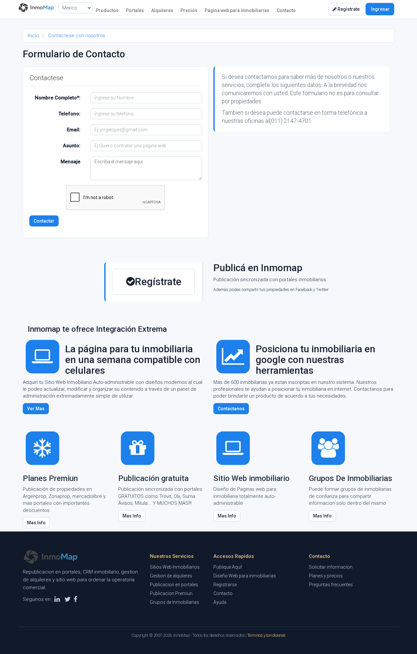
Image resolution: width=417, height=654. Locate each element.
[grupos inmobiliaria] (328, 448)
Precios (188, 10)
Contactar (44, 221)
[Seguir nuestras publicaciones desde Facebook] (75, 599)
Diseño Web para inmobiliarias (244, 575)
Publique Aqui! (227, 567)
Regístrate (158, 282)
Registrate (348, 9)
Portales (135, 10)
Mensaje (70, 162)
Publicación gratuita (153, 478)
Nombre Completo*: (57, 98)
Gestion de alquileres (171, 575)
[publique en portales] (42, 448)
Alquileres (162, 10)
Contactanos (231, 408)
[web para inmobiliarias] (232, 448)
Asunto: (71, 146)
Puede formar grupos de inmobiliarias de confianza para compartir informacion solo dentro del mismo (350, 496)
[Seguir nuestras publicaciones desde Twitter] (68, 599)
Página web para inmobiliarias (237, 10)
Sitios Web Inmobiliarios (175, 567)
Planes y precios (326, 575)
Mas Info (36, 522)
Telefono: (69, 114)
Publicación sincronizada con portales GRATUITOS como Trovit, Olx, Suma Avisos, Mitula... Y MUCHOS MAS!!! (160, 496)
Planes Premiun (50, 478)
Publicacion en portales (174, 584)
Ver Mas (36, 408)
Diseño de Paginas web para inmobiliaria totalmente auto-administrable (244, 496)
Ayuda (219, 602)
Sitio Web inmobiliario (251, 478)
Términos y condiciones (266, 635)
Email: (73, 130)
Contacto (286, 10)
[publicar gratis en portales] (137, 448)
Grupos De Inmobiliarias (350, 478)
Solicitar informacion (330, 567)
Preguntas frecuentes (331, 584)
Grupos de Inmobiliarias (174, 602)
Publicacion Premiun (171, 593)
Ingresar (380, 9)
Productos (107, 10)
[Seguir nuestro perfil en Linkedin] (57, 599)
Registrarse (225, 584)
